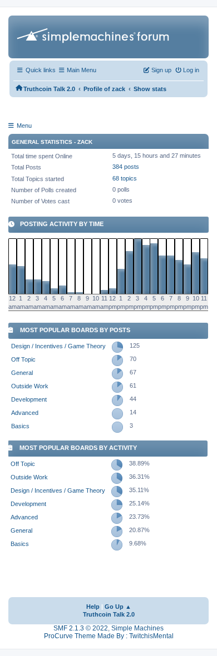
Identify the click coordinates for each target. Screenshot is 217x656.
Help (93, 606)
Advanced (24, 412)
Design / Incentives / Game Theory (58, 346)
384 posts (125, 166)
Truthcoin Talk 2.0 (109, 614)
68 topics (124, 178)
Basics (20, 426)
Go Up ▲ (118, 606)
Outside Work (29, 386)
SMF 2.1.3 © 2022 (80, 628)
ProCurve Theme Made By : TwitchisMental (109, 636)
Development (29, 399)
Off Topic (23, 359)
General (22, 372)
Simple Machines (137, 628)
